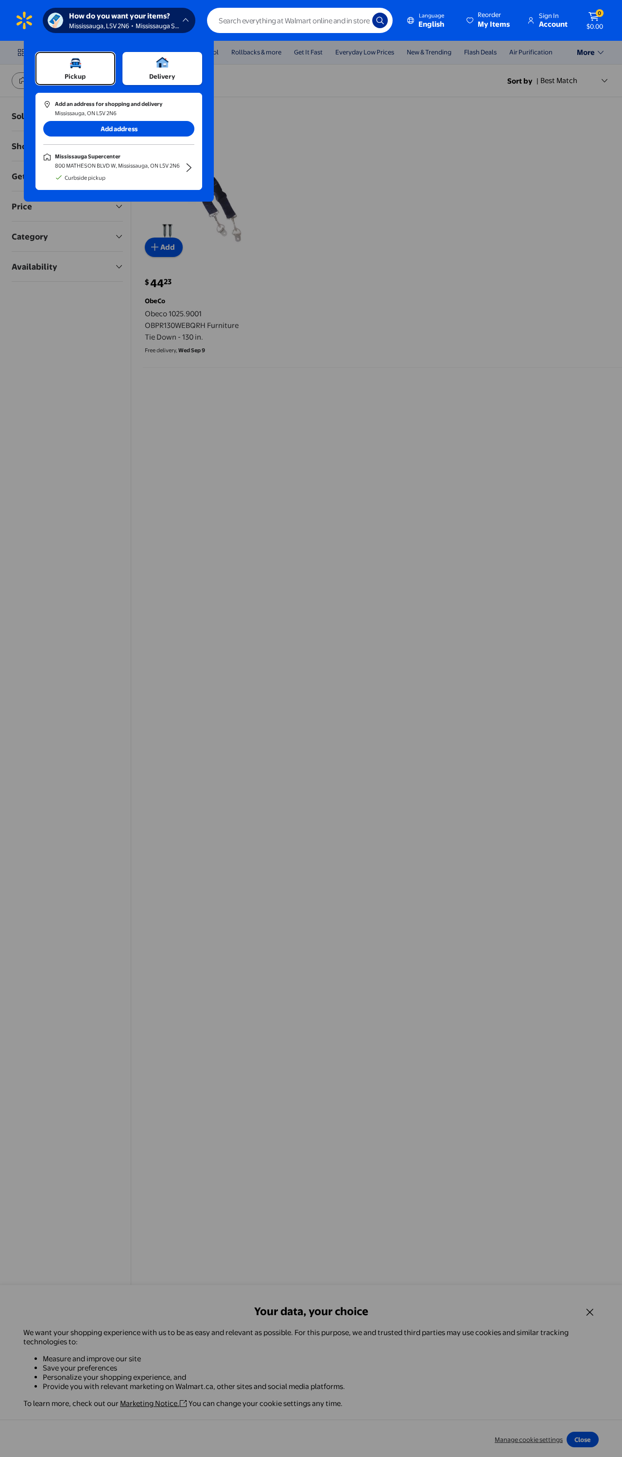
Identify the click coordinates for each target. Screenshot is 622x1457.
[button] (489, 20)
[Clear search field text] (357, 20)
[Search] (380, 20)
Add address (119, 129)
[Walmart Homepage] (24, 20)
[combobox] (300, 20)
